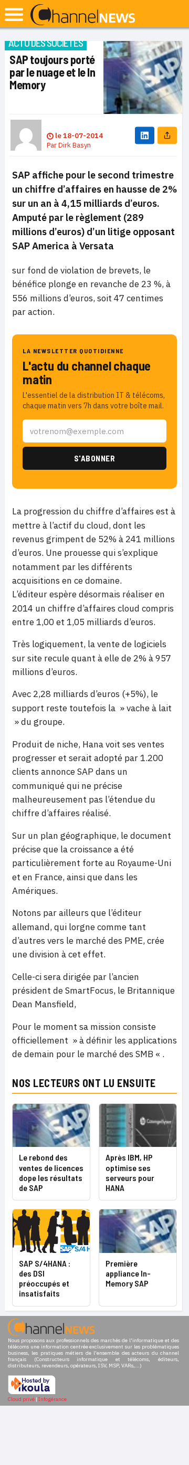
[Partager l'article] (167, 135)
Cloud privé (21, 1399)
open (14, 14)
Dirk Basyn (74, 145)
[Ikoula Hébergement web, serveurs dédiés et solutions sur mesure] (32, 1392)
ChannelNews (82, 15)
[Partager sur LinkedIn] (144, 135)
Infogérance (52, 1399)
